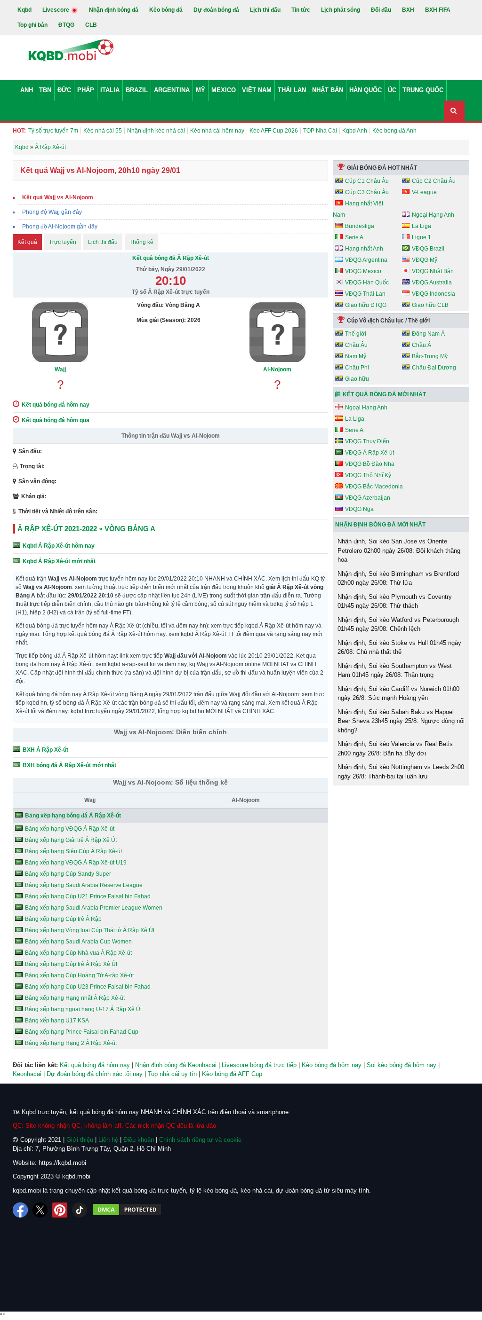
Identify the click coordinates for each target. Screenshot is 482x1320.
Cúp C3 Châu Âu (367, 192)
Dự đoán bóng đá (216, 10)
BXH (408, 10)
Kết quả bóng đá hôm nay (95, 1065)
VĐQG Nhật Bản (433, 271)
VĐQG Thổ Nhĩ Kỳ (368, 475)
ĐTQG (66, 25)
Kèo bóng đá (166, 10)
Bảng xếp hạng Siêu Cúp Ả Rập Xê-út (73, 851)
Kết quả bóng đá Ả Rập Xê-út (170, 258)
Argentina (172, 90)
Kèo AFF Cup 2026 (273, 130)
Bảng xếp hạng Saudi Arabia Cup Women (78, 941)
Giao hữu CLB (430, 305)
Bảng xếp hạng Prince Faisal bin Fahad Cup (81, 1032)
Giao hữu (357, 379)
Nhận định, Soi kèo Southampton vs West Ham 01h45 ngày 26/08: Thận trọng (394, 670)
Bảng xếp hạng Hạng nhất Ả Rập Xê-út (75, 998)
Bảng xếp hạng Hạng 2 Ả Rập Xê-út (71, 1043)
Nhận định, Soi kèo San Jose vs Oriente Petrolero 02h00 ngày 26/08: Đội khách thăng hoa (398, 550)
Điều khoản (138, 1139)
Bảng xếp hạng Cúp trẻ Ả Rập (63, 919)
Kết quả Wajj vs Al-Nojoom (57, 197)
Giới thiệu (79, 1139)
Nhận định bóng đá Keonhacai (176, 1065)
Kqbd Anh (354, 130)
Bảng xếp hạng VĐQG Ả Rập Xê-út (69, 828)
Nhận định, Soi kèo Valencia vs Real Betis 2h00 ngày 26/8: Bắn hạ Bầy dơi (395, 748)
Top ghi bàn (32, 25)
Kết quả (27, 242)
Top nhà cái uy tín (172, 1073)
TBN (45, 90)
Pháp (85, 90)
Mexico (223, 90)
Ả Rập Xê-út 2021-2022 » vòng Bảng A (86, 529)
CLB (91, 25)
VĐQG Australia (432, 282)
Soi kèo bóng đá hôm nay (401, 1065)
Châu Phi (357, 367)
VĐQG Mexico (363, 271)
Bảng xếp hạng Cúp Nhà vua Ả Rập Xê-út (78, 953)
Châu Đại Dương (434, 367)
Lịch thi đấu (265, 10)
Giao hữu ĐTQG (365, 305)
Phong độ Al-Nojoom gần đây (59, 226)
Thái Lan (292, 90)
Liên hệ (108, 1139)
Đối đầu (381, 10)
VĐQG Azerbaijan (367, 498)
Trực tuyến (62, 242)
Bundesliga (359, 226)
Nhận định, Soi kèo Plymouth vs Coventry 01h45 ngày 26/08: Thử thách (394, 601)
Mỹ (200, 90)
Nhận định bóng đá (113, 10)
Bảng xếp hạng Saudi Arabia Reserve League (84, 885)
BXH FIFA (437, 10)
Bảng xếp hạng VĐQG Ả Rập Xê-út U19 (76, 862)
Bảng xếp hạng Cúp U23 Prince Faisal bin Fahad (88, 986)
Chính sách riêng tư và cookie (200, 1139)
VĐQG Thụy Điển (367, 441)
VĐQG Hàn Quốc (367, 282)
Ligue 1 (421, 237)
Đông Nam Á (428, 333)
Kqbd (24, 10)
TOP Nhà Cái (320, 130)
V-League (424, 192)
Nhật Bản (327, 90)
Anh (26, 90)
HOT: (19, 130)
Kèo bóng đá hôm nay (332, 1065)
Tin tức (300, 10)
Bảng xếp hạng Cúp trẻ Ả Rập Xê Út (71, 964)
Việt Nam (257, 90)
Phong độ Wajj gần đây (52, 212)
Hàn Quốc (365, 90)
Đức (64, 90)
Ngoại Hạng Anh (433, 215)
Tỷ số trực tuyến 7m (53, 130)
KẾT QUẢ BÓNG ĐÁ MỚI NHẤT (384, 394)
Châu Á (421, 345)
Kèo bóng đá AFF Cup (232, 1073)
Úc (392, 90)
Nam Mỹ (355, 356)
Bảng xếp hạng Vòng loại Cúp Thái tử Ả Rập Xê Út (89, 930)
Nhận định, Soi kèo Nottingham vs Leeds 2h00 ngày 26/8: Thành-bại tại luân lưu (400, 771)
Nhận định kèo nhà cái (156, 130)
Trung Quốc (422, 90)
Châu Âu (356, 345)
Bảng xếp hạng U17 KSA (57, 1020)
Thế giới (355, 333)
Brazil (137, 90)
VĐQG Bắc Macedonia (374, 486)
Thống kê (141, 242)
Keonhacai (27, 1073)
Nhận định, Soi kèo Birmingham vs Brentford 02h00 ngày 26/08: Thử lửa (398, 578)
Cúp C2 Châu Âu (434, 181)
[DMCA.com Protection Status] (127, 1210)
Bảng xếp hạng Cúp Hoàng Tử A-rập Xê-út (79, 975)
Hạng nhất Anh (364, 248)
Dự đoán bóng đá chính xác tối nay (95, 1073)
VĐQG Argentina (366, 260)
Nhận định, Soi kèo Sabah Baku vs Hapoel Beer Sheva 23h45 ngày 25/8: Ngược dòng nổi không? (401, 721)
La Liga (421, 226)
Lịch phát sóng (340, 10)
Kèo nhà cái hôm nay (217, 130)
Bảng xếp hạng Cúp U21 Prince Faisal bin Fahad (88, 896)
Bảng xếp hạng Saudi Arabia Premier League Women (93, 907)
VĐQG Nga (359, 509)
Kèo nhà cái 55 (102, 130)
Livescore (56, 10)
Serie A (354, 237)
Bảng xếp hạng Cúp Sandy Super (68, 874)
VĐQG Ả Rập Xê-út (369, 452)
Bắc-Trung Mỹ (430, 356)
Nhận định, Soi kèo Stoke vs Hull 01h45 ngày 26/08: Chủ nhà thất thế (399, 647)
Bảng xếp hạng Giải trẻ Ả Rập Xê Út (71, 840)
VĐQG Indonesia (433, 294)
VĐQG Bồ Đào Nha (369, 464)
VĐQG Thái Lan (365, 294)
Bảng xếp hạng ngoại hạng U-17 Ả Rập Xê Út (83, 1009)
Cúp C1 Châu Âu (367, 181)
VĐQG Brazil (428, 248)
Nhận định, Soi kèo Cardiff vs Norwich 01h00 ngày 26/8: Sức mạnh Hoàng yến (398, 693)
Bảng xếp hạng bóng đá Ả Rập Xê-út (73, 815)
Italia (110, 90)
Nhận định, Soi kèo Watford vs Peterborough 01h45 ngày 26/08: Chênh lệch (398, 624)
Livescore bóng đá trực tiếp (259, 1065)
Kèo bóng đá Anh (394, 130)
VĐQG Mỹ (424, 260)
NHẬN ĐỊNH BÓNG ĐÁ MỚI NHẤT (380, 524)
